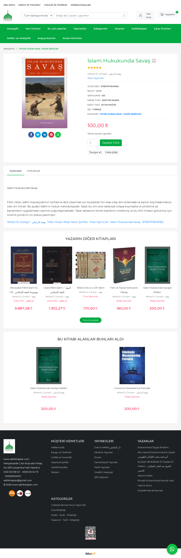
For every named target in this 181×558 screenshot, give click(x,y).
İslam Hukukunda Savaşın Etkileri (48, 388)
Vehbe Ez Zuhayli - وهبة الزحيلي (26, 222)
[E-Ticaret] (90, 553)
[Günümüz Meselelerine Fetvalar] (132, 365)
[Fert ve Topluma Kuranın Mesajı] (124, 265)
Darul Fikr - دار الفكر (24, 300)
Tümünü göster (91, 320)
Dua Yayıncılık (90, 296)
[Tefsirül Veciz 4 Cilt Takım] (91, 265)
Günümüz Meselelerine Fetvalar (132, 388)
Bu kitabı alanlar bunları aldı (90, 339)
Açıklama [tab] (16, 171)
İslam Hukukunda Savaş (125, 222)
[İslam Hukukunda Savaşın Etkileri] (157, 265)
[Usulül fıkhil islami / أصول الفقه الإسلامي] (57, 265)
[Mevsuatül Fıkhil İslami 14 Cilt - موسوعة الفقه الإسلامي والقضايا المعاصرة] (24, 265)
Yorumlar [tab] (33, 171)
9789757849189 (152, 222)
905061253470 (13, 476)
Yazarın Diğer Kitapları (90, 238)
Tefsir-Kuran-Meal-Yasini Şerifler (120, 114)
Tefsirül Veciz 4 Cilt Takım (90, 287)
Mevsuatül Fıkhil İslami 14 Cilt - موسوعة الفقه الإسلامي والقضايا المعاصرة (24, 292)
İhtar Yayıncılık (99, 222)
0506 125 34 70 (30, 471)
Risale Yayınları (124, 300)
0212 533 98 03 (12, 471)
